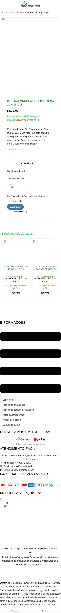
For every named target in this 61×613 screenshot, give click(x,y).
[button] (16, 293)
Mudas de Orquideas (38, 12)
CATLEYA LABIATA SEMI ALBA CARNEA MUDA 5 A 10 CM (45, 269)
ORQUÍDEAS (17, 12)
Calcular (15, 207)
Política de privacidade (13, 405)
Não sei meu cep (20, 212)
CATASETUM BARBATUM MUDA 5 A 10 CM (16, 268)
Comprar (27, 163)
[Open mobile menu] (3, 4)
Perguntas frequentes (13, 415)
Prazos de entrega (11, 420)
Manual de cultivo (11, 425)
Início (5, 12)
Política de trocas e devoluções (18, 410)
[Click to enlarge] (7, 87)
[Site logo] (30, 4)
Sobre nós (7, 400)
